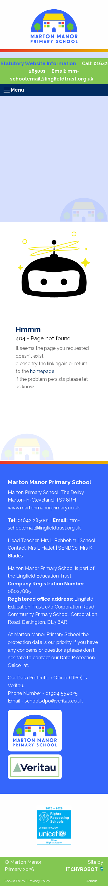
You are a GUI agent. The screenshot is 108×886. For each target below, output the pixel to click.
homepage (42, 371)
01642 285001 (33, 520)
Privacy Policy (39, 881)
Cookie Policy (15, 881)
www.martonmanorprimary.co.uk (44, 508)
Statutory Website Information (38, 63)
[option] (54, 825)
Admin (91, 881)
